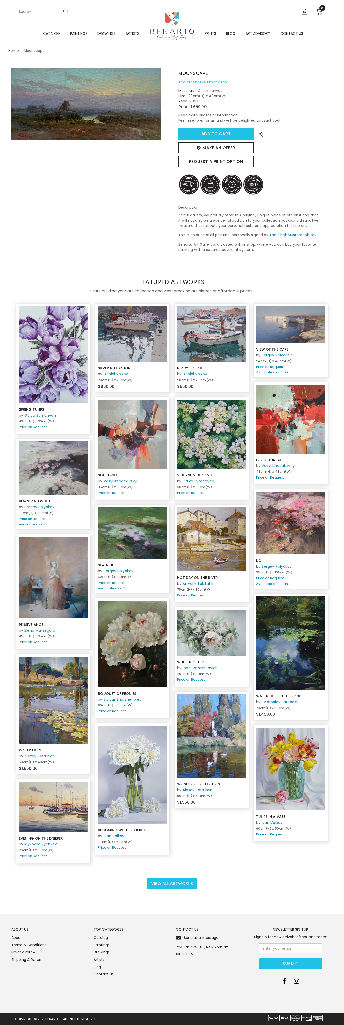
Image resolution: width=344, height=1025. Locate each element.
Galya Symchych (40, 415)
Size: (182, 96)
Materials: (186, 90)
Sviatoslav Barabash (280, 701)
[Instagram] (296, 981)
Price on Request (33, 427)
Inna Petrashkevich (200, 667)
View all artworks (172, 883)
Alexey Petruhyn (39, 756)
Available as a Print (272, 372)
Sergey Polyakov (277, 355)
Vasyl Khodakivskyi (279, 465)
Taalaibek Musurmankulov (202, 82)
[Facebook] (284, 981)
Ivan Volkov (114, 835)
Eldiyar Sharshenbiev (122, 699)
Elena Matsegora (39, 630)
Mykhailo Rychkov (40, 844)
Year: (182, 101)
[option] (86, 104)
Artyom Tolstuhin (199, 583)
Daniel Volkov (116, 374)
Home (13, 50)
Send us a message (201, 937)
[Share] (259, 134)
